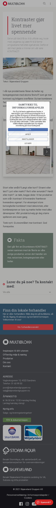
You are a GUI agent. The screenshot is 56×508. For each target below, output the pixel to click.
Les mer (28, 143)
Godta (28, 130)
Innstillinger (28, 139)
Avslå (28, 134)
